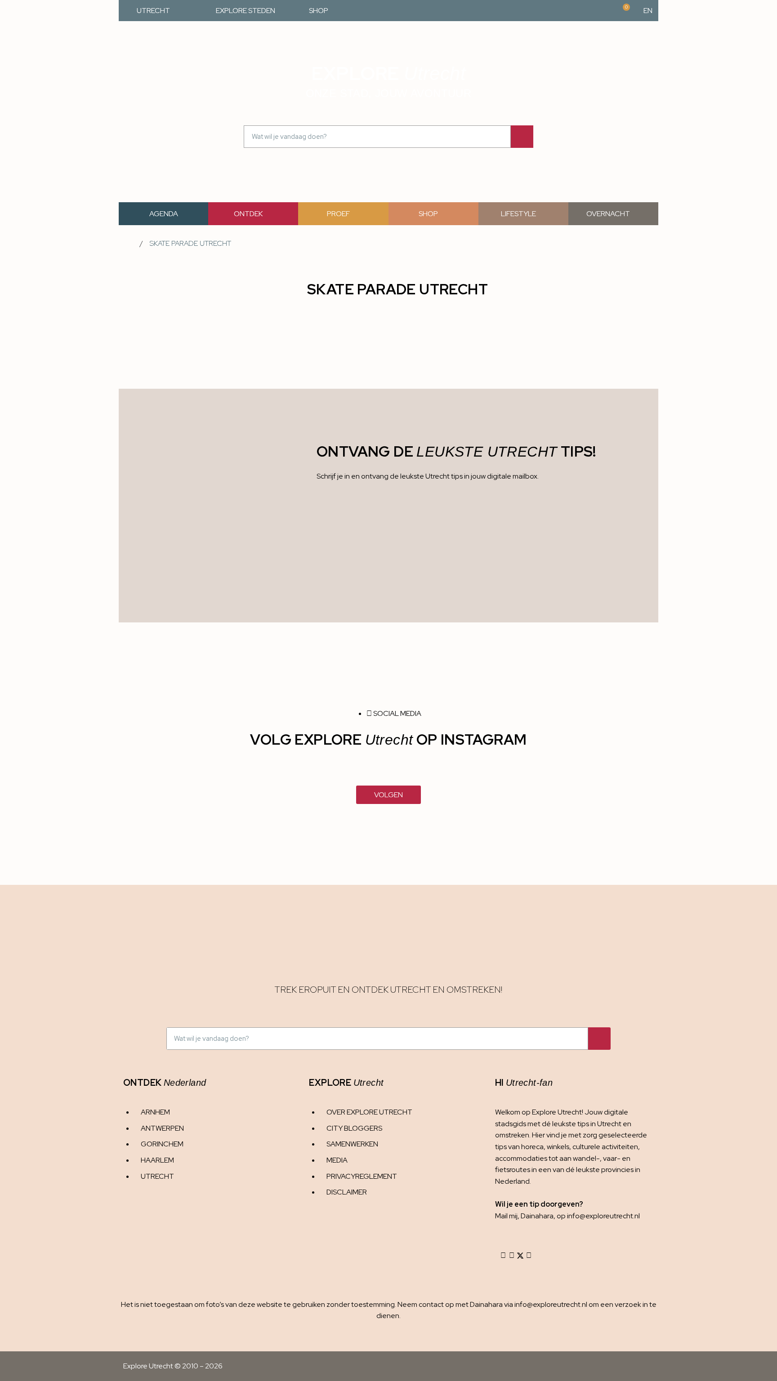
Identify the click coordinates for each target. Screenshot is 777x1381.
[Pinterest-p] (528, 1255)
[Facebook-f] (511, 1255)
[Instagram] (503, 1255)
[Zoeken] (522, 136)
